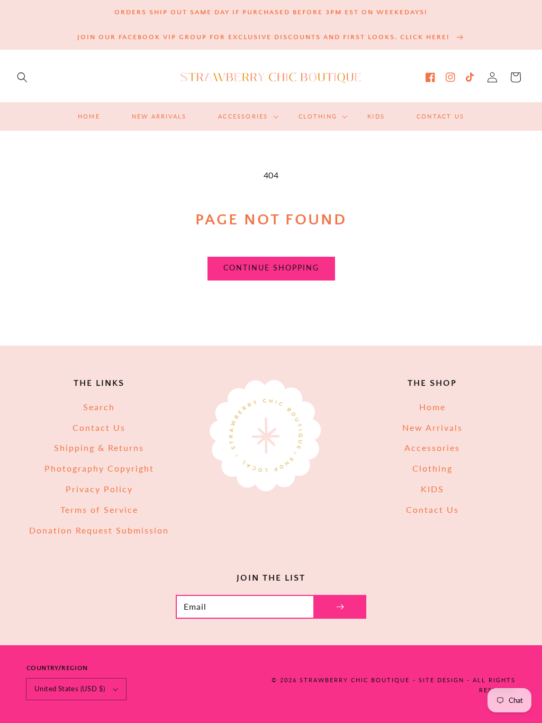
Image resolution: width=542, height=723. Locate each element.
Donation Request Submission (99, 530)
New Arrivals (432, 427)
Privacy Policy (99, 489)
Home (432, 407)
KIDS (432, 489)
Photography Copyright (99, 468)
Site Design (441, 679)
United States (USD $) (69, 688)
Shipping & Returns (99, 447)
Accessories (432, 447)
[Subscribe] (339, 607)
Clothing (432, 468)
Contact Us (99, 427)
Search (99, 407)
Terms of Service (99, 509)
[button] (22, 77)
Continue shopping (271, 267)
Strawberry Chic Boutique (355, 679)
